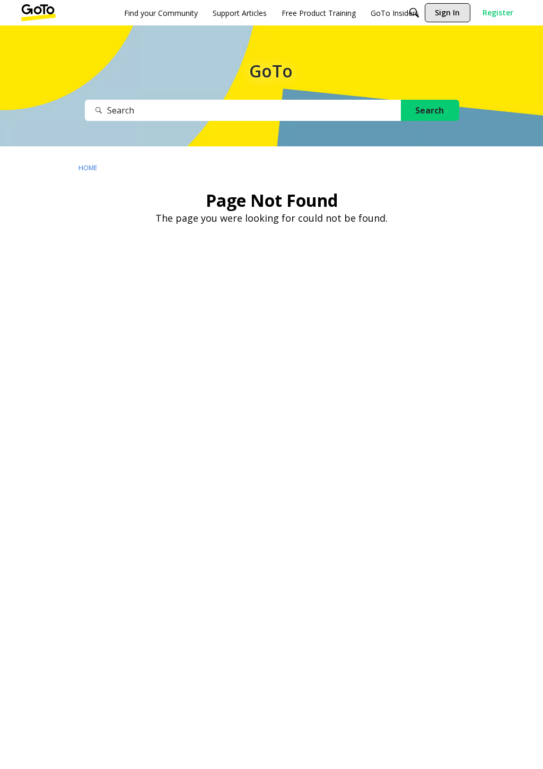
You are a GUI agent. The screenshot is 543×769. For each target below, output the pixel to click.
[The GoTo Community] (38, 12)
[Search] (414, 12)
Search (429, 110)
